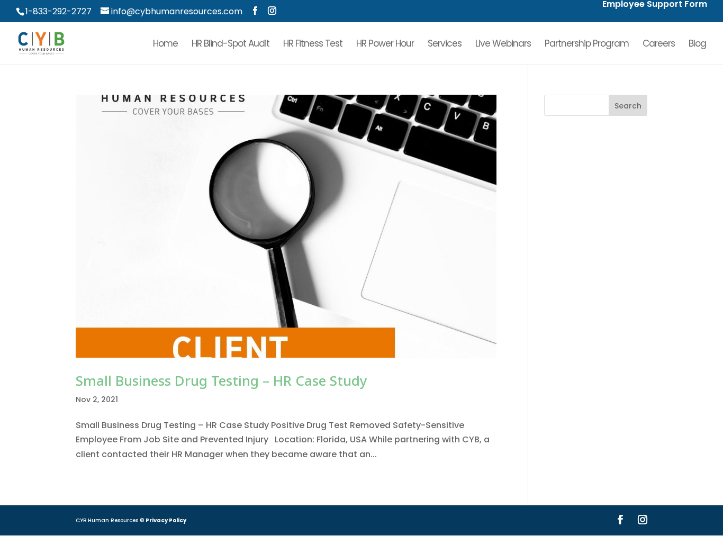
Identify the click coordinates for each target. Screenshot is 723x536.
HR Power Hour (385, 45)
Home (165, 45)
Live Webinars (503, 45)
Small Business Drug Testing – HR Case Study (221, 380)
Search (627, 106)
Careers (659, 45)
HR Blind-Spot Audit (230, 45)
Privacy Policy (166, 520)
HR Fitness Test (312, 45)
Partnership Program (587, 45)
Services (445, 45)
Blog (697, 45)
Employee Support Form (654, 5)
